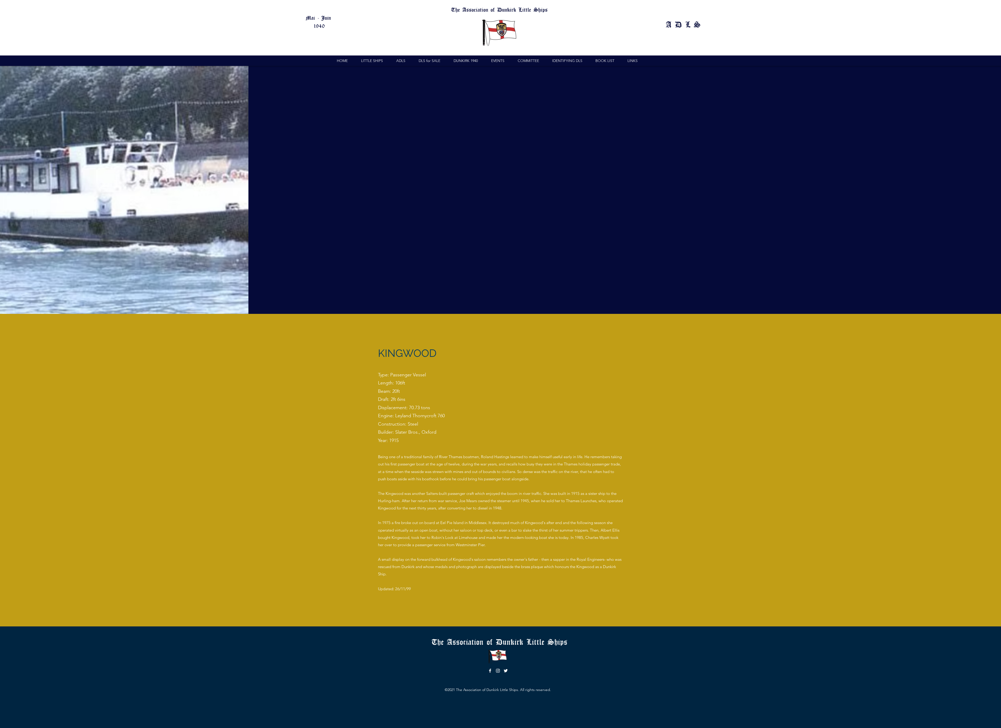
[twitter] (505, 670)
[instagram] (497, 670)
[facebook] (490, 670)
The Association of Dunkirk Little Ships (501, 641)
